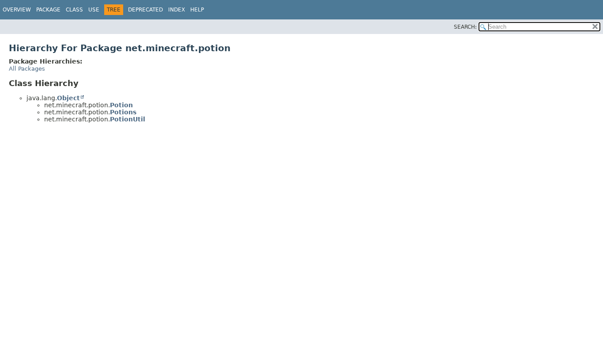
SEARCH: (465, 27)
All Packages (27, 68)
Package (48, 10)
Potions (123, 112)
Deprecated (145, 10)
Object (68, 98)
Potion (121, 105)
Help (197, 10)
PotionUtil (127, 119)
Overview (17, 10)
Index (176, 10)
